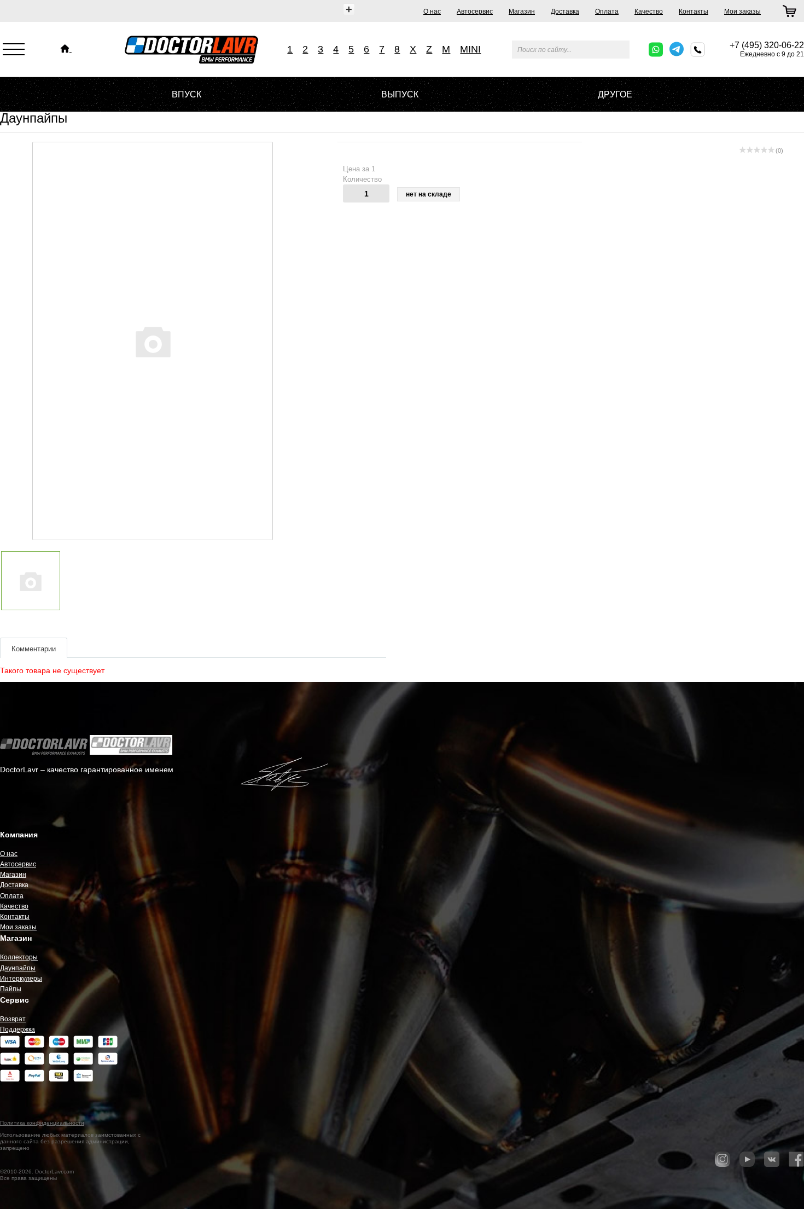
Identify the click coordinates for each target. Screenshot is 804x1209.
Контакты (693, 11)
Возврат (13, 1019)
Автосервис (475, 11)
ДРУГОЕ (615, 94)
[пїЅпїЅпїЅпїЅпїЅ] (66, 48)
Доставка (565, 11)
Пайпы (10, 989)
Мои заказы (742, 11)
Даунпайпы (18, 968)
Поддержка (17, 1029)
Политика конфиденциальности (42, 1123)
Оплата (607, 11)
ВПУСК (186, 94)
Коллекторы (19, 957)
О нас (432, 11)
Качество (648, 11)
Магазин (522, 11)
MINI (470, 49)
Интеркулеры (21, 978)
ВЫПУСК (399, 94)
